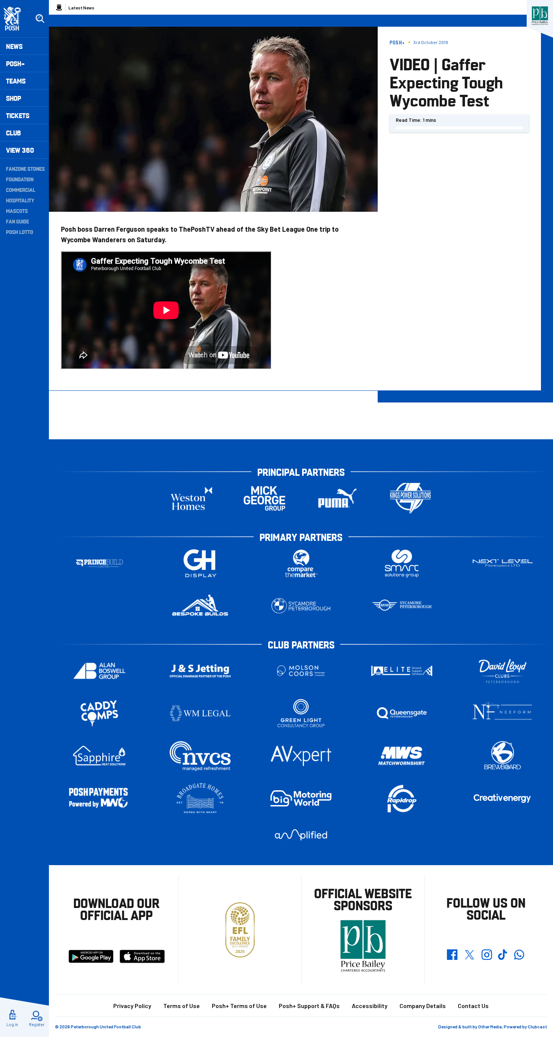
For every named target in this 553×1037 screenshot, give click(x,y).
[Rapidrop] (401, 798)
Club (13, 132)
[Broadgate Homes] (200, 798)
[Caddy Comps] (99, 713)
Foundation (19, 179)
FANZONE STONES (25, 168)
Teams (16, 80)
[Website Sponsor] (540, 16)
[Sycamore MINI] (401, 606)
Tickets (17, 115)
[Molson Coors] (300, 671)
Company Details (423, 1005)
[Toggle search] (40, 19)
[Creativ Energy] (502, 798)
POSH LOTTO (19, 231)
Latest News (81, 7)
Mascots (17, 210)
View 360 (20, 150)
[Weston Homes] (191, 498)
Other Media (490, 1026)
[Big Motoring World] (300, 798)
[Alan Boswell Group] (99, 671)
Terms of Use (181, 1005)
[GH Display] (200, 563)
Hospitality (20, 200)
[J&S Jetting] (200, 670)
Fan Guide (17, 221)
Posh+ (15, 63)
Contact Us (473, 1005)
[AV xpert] (300, 755)
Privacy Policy (132, 1005)
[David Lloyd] (502, 671)
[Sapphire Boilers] (99, 755)
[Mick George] (264, 498)
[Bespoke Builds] (200, 606)
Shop (13, 98)
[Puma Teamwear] (337, 498)
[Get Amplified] (300, 835)
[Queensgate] (401, 713)
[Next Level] (502, 563)
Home (59, 7)
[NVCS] (200, 756)
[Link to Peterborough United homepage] (15, 18)
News (14, 46)
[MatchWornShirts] (401, 756)
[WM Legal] (200, 713)
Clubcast (537, 1026)
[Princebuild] (99, 563)
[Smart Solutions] (401, 563)
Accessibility (369, 1005)
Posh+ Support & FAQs (309, 1005)
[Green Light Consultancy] (300, 713)
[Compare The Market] (300, 563)
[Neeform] (502, 713)
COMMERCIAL (20, 189)
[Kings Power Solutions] (410, 498)
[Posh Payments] (99, 798)
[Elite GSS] (401, 671)
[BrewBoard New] (502, 756)
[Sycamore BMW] (300, 606)
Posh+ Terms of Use (239, 1005)
